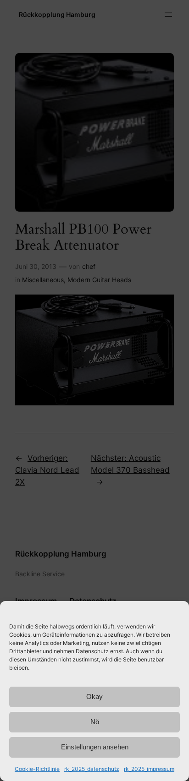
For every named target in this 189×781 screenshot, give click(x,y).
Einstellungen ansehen (94, 747)
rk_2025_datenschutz (91, 768)
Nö (94, 722)
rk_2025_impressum (149, 768)
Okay (94, 696)
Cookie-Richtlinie (37, 768)
